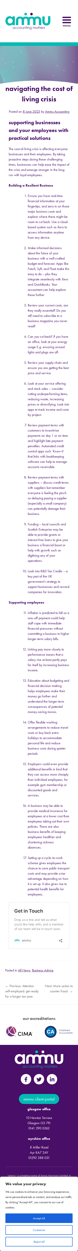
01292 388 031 (39, 1157)
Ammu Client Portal (39, 1099)
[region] (39, 1214)
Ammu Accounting (57, 111)
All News (24, 970)
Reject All (39, 1242)
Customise (39, 1230)
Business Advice (43, 970)
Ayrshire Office (39, 1138)
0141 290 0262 (39, 1128)
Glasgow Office (39, 1109)
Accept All (39, 1218)
